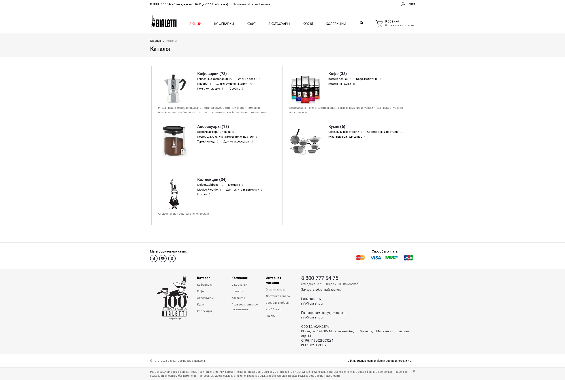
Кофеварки (224, 24)
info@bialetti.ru (312, 303)
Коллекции (336, 24)
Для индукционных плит (234, 83)
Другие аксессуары (238, 141)
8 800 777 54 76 (162, 4)
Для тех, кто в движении (244, 189)
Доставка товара (278, 296)
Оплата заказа (276, 289)
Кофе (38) (337, 73)
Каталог (203, 278)
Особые (236, 88)
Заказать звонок (252, 4)
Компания (240, 278)
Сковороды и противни (384, 131)
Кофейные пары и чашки (215, 131)
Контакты (238, 298)
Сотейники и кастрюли (345, 131)
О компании (239, 284)
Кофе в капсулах (342, 83)
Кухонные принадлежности (348, 136)
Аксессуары (279, 24)
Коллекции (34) (212, 179)
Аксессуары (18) (213, 126)
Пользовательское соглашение (245, 307)
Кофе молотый (368, 78)
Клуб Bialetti (273, 309)
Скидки (270, 316)
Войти (410, 4)
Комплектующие (210, 88)
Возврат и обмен (277, 302)
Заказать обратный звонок (321, 289)
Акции (195, 24)
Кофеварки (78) (212, 73)
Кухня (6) (336, 126)
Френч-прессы (248, 78)
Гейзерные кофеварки (214, 78)
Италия (203, 194)
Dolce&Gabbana (210, 184)
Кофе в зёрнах (339, 78)
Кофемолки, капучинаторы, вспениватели (227, 136)
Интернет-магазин (274, 280)
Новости (237, 291)
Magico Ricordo (209, 189)
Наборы (204, 83)
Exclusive (235, 184)
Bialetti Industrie (384, 360)
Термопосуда (207, 141)
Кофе (251, 24)
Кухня (308, 24)
